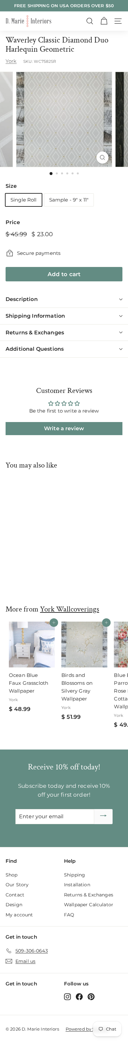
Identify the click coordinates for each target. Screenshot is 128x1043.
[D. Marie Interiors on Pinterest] (91, 996)
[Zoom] (102, 157)
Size (11, 186)
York (11, 61)
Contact (15, 895)
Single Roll (24, 200)
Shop (12, 875)
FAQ (69, 915)
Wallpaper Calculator (88, 905)
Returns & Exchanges (35, 332)
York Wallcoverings (69, 609)
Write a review (64, 428)
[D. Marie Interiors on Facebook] (79, 996)
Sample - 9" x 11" (69, 200)
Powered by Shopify (87, 1029)
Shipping (74, 875)
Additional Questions (35, 349)
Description (22, 299)
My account (19, 915)
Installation (77, 885)
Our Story (17, 885)
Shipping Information (35, 316)
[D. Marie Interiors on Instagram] (67, 996)
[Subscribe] (103, 816)
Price (13, 222)
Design (14, 905)
